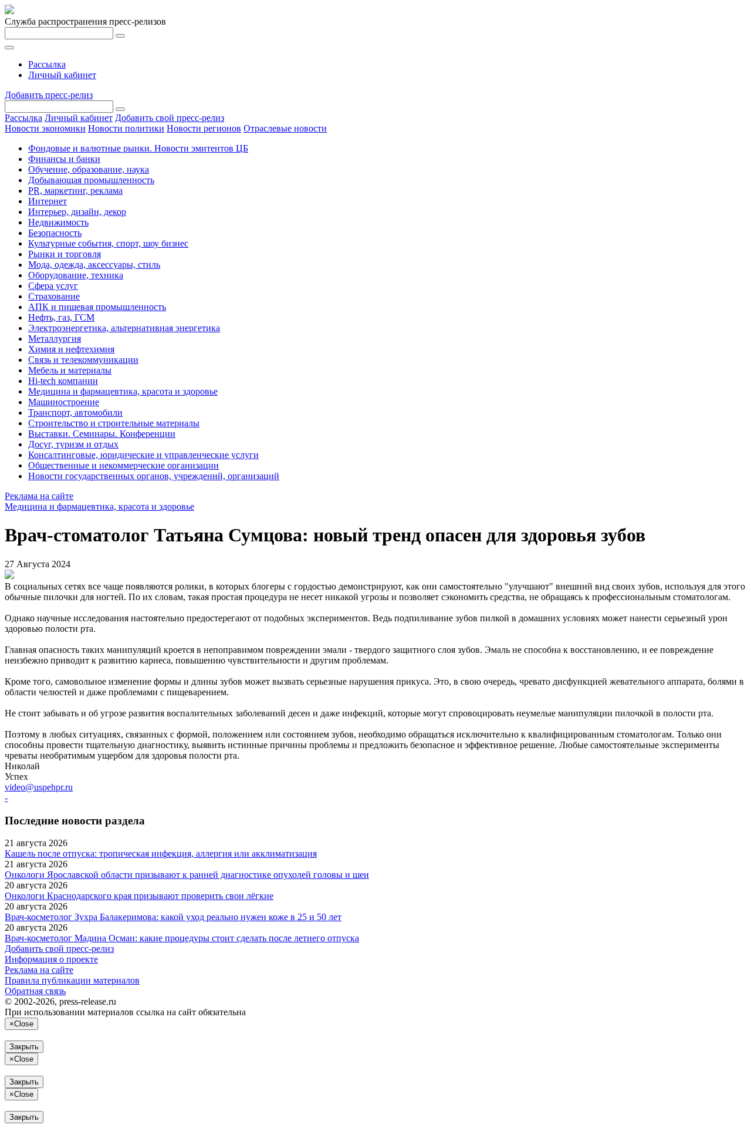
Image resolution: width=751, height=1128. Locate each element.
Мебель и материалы (69, 370)
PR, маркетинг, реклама (75, 191)
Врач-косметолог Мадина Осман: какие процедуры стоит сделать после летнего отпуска (182, 938)
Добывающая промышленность (91, 180)
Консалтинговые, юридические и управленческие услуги (143, 455)
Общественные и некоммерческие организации (123, 465)
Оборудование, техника (75, 275)
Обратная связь (35, 991)
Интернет (47, 201)
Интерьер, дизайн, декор (77, 212)
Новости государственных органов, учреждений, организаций (153, 476)
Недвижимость (58, 222)
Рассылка (47, 64)
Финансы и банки (64, 159)
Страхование (54, 296)
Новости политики (126, 128)
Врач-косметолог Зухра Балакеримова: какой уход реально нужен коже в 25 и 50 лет (173, 917)
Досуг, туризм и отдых (73, 444)
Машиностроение (63, 402)
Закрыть (24, 1046)
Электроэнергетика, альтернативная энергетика (124, 328)
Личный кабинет (62, 75)
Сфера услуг (53, 286)
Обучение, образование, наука (88, 169)
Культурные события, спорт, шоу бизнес (108, 243)
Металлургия (54, 339)
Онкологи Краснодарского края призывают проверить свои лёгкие (139, 896)
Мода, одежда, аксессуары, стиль (94, 265)
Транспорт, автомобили (75, 412)
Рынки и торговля (64, 254)
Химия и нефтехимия (71, 349)
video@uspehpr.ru (39, 787)
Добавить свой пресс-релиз (169, 118)
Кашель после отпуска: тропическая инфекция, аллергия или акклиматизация (161, 853)
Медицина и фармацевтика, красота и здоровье (123, 391)
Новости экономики (45, 128)
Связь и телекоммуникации (83, 360)
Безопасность (55, 233)
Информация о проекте (51, 959)
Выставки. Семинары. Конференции (101, 434)
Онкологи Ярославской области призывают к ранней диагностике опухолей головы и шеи (187, 875)
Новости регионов (204, 128)
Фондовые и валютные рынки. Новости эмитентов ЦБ (138, 148)
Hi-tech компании (63, 381)
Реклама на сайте (39, 496)
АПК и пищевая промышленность (97, 307)
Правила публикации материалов (72, 980)
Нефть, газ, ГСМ (61, 317)
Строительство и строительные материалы (113, 423)
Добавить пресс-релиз (49, 95)
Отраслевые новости (285, 128)
